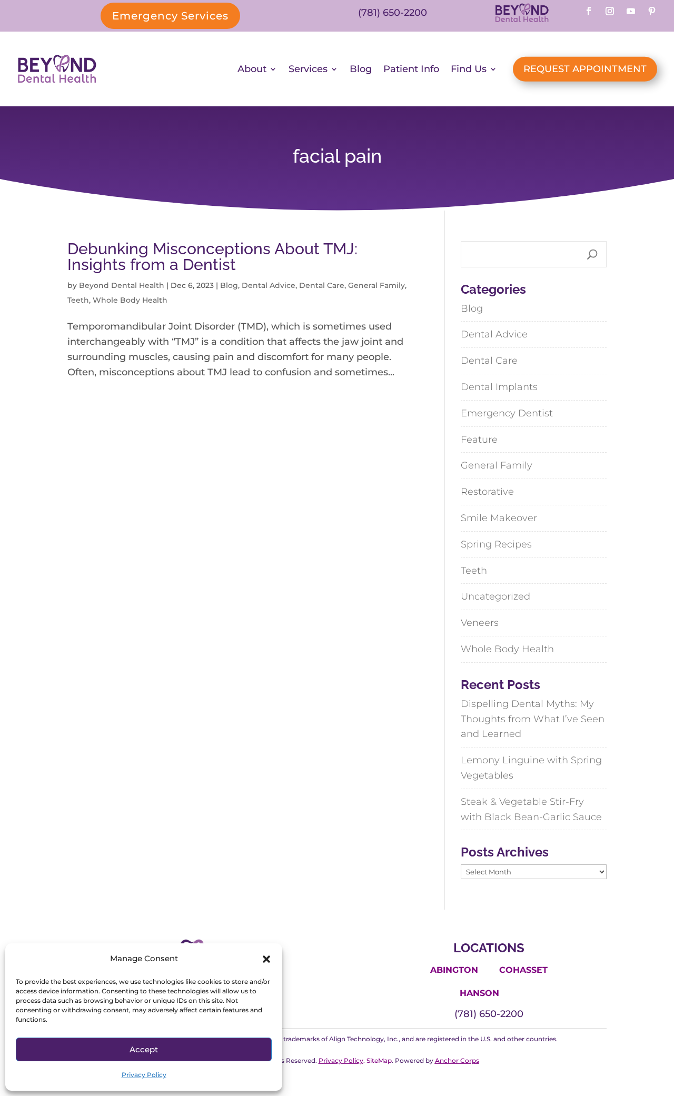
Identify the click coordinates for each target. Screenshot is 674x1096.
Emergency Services (170, 15)
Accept (144, 1049)
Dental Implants (499, 387)
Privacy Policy (144, 1075)
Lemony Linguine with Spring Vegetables (531, 767)
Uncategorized (495, 596)
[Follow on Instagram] (609, 11)
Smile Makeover (499, 518)
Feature (479, 439)
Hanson (479, 993)
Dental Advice (268, 285)
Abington (454, 970)
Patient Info (411, 69)
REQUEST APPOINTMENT (585, 69)
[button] (266, 959)
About (251, 69)
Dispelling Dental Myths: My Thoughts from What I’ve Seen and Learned (532, 719)
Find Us (469, 69)
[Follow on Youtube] (630, 11)
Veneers (480, 623)
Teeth (78, 300)
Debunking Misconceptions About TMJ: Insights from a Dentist (212, 257)
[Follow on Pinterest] (651, 11)
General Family (376, 285)
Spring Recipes (496, 544)
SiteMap (379, 1060)
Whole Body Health (130, 300)
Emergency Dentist (507, 413)
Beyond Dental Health (121, 285)
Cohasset (523, 970)
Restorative (487, 491)
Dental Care (321, 285)
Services (308, 69)
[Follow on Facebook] (588, 11)
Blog (361, 69)
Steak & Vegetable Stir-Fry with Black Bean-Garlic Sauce (531, 809)
